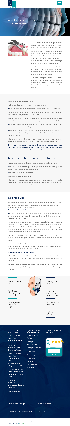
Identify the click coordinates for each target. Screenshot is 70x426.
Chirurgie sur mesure (34, 348)
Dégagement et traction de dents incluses (53, 293)
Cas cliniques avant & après (17, 404)
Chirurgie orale (32, 351)
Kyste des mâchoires (51, 313)
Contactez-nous (41, 411)
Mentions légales (13, 423)
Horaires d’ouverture (14, 391)
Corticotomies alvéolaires (52, 304)
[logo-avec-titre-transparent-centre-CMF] (12, 4)
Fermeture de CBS (14, 283)
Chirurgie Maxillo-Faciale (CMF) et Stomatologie (21, 421)
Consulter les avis (54, 351)
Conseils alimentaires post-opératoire (20, 411)
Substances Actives (56, 421)
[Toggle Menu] (59, 3)
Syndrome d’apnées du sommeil (14, 293)
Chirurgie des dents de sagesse (14, 305)
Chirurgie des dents (52, 283)
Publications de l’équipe (44, 404)
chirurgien (11, 147)
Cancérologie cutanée (34, 355)
